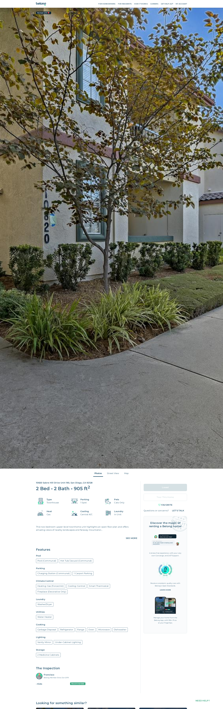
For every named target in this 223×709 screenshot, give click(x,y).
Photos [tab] (98, 473)
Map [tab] (126, 473)
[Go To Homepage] (41, 4)
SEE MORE (131, 538)
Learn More (165, 590)
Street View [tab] (113, 473)
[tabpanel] (111, 238)
